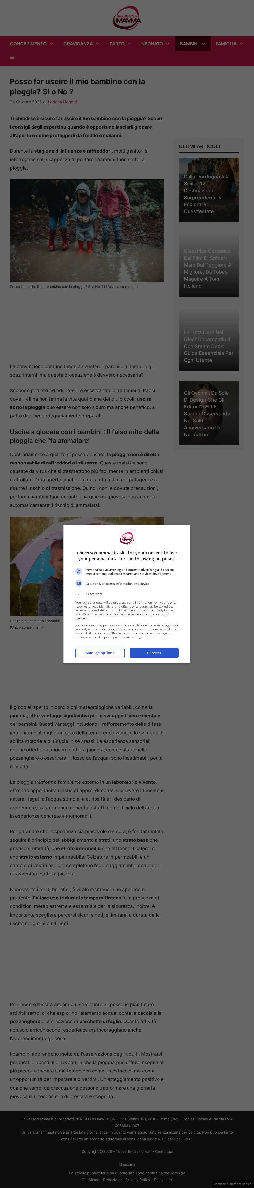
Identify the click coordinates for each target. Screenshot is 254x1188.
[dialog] (127, 594)
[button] (127, 594)
